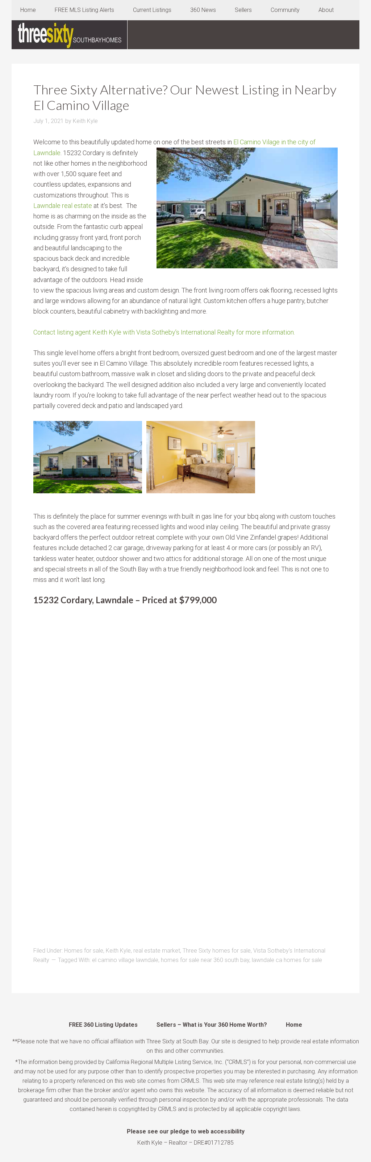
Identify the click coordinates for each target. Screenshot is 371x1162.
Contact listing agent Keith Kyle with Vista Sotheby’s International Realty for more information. (164, 332)
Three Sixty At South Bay (70, 34)
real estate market (156, 950)
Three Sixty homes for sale (217, 950)
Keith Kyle (118, 950)
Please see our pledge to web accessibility (186, 1131)
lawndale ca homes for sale (287, 960)
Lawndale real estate (62, 205)
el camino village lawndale (125, 960)
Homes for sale (83, 950)
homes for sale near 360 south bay (205, 960)
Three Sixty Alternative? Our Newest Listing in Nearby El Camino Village (185, 97)
